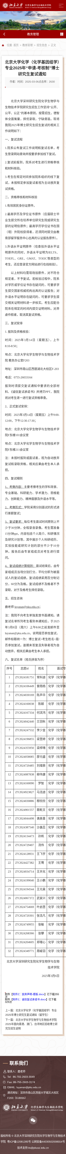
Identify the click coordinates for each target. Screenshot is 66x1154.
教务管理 (27, 45)
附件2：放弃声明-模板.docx (28, 994)
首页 (16, 45)
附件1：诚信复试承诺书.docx (29, 999)
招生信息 (42, 45)
